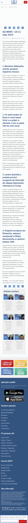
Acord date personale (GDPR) (9, 484)
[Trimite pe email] (23, 28)
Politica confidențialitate (17, 519)
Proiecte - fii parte (6, 440)
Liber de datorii (5, 423)
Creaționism (4, 418)
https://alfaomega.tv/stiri (17, 283)
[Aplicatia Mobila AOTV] (14, 399)
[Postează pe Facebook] (5, 28)
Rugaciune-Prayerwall (7, 412)
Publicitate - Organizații (7, 448)
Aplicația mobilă (5, 470)
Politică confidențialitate (8, 481)
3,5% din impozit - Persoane (9, 445)
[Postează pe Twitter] (14, 28)
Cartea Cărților (5, 428)
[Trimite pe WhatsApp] (10, 28)
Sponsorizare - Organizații (8, 451)
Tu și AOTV (4, 476)
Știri (6, 7)
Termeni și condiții (6, 478)
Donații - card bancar (7, 443)
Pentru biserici (5, 453)
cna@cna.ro (20, 504)
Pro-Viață (3, 420)
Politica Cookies (5, 519)
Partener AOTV (5, 437)
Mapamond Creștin (13, 7)
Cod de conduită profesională (6, 501)
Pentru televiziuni (6, 456)
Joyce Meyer (4, 426)
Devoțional (4, 415)
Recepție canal (5, 468)
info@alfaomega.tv (20, 508)
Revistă (3, 473)
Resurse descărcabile (7, 465)
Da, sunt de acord (23, 521)
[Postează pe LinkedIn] (18, 28)
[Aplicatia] (14, 392)
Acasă (2, 7)
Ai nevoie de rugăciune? (8, 410)
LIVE (25, 2)
